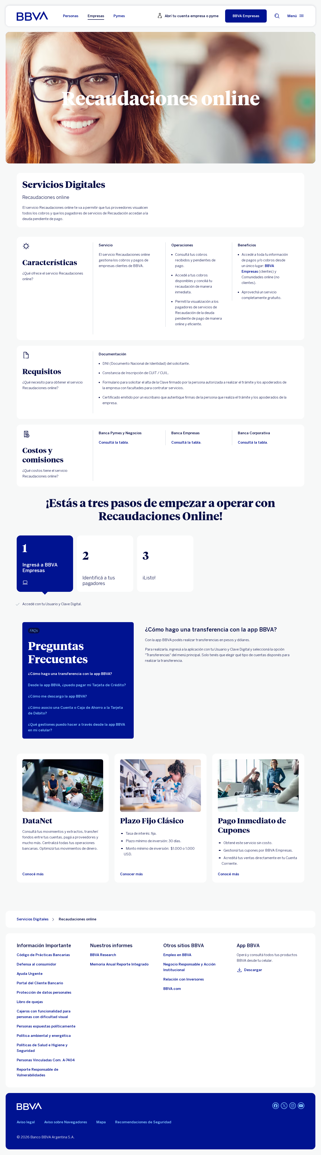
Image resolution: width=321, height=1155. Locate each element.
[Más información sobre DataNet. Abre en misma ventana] (62, 785)
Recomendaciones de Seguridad (143, 1122)
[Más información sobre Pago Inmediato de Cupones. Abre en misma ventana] (258, 785)
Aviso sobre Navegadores (65, 1122)
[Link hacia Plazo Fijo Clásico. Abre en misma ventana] (160, 785)
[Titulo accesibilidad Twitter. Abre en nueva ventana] (284, 1106)
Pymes (119, 16)
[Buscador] (277, 16)
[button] (246, 16)
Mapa (101, 1122)
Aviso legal (26, 1122)
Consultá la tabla (113, 442)
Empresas (96, 16)
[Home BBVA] (32, 16)
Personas (70, 16)
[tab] (45, 563)
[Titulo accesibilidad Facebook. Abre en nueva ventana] (275, 1106)
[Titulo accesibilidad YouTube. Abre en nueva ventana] (301, 1106)
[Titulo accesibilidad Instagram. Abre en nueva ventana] (292, 1106)
